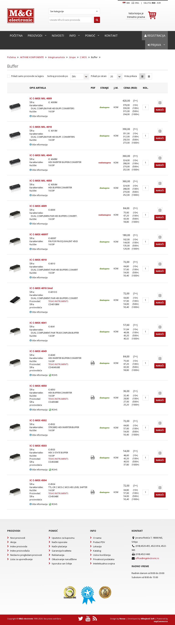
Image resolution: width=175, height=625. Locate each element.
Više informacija (40, 116)
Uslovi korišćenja (102, 555)
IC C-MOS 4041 (38, 322)
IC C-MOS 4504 (38, 480)
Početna (16, 36)
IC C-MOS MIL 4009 (41, 98)
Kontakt (111, 36)
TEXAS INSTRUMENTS (58, 301)
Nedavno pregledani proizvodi (26, 555)
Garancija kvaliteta (61, 550)
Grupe (72, 57)
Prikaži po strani (98, 76)
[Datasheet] (93, 363)
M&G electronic (26, 618)
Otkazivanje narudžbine (64, 559)
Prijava (155, 45)
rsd (153, 3)
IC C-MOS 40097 (39, 234)
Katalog (97, 550)
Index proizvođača (20, 550)
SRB (128, 3)
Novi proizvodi (17, 537)
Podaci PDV (99, 542)
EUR (159, 3)
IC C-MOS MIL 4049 (41, 155)
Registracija (156, 36)
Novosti (58, 36)
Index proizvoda (18, 546)
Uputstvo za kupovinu (63, 537)
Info (72, 36)
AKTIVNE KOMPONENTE (32, 57)
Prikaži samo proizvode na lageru (27, 76)
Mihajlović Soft (147, 618)
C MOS (83, 57)
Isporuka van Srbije (62, 563)
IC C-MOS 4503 (38, 445)
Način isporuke (59, 542)
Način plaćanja (59, 546)
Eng (137, 3)
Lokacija (97, 546)
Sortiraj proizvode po (57, 76)
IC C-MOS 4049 (38, 351)
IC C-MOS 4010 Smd (41, 288)
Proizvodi (35, 36)
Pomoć (90, 36)
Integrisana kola (56, 57)
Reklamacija (58, 555)
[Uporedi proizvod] (160, 102)
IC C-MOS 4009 (38, 206)
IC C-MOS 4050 (38, 385)
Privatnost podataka (103, 559)
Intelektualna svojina (104, 563)
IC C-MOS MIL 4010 (41, 126)
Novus (122, 618)
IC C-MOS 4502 (38, 420)
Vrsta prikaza (130, 76)
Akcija (13, 542)
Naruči (160, 109)
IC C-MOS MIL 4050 (41, 180)
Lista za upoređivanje (21, 559)
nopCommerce (161, 621)
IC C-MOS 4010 (38, 259)
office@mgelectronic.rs (147, 558)
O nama (97, 537)
